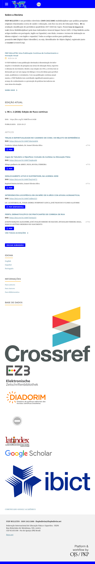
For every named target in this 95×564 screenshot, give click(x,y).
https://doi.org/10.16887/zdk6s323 (23, 198)
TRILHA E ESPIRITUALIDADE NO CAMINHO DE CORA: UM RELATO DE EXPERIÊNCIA (42, 138)
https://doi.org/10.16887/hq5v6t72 (23, 179)
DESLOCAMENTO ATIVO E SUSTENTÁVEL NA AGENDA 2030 (31, 176)
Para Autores (10, 288)
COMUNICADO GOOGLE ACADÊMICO (20, 509)
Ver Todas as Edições (15, 233)
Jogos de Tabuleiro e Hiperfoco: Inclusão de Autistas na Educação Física (37, 157)
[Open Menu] (6, 4)
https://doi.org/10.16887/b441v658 (23, 119)
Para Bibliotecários (12, 292)
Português (9, 268)
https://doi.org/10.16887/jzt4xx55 (22, 217)
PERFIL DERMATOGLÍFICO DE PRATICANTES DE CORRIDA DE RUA (35, 214)
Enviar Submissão (15, 245)
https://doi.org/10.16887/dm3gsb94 (23, 141)
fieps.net (9, 535)
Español (8, 265)
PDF (10, 149)
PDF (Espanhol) (16, 207)
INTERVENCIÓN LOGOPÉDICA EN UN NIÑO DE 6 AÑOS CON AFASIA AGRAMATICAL (42, 195)
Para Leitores (10, 285)
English (8, 261)
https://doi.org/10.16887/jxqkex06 (23, 160)
